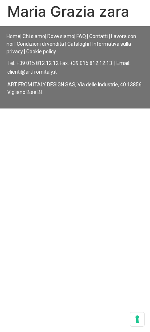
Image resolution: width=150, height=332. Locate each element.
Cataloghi (78, 44)
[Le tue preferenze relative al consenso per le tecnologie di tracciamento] (137, 319)
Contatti (98, 36)
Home (13, 36)
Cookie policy (41, 51)
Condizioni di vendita (40, 44)
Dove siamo (60, 36)
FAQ (81, 36)
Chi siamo (34, 36)
